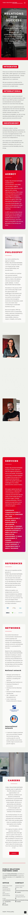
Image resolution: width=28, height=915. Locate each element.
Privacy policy (10, 911)
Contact (14, 853)
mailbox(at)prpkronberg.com (10, 900)
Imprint (4, 911)
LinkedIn (6, 904)
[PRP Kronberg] (13, 3)
